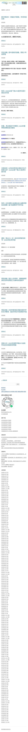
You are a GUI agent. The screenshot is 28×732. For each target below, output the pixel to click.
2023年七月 (3, 538)
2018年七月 (3, 645)
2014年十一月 (4, 722)
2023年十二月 (4, 529)
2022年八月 (3, 558)
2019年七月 (3, 624)
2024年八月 (3, 515)
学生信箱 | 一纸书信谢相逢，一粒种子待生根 (11, 440)
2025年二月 (3, 504)
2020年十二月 (4, 593)
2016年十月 (3, 683)
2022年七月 (3, 560)
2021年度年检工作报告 (6, 427)
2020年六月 (3, 604)
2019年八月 (3, 622)
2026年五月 (3, 477)
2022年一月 (3, 570)
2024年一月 (3, 527)
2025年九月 (3, 492)
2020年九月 (3, 599)
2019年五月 (3, 627)
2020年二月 (3, 611)
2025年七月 (3, 495)
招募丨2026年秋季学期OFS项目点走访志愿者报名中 (12, 448)
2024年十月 (3, 511)
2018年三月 (3, 652)
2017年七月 (3, 667)
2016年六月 (3, 690)
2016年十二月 (4, 679)
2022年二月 (3, 568)
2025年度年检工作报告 (6, 420)
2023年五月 (3, 542)
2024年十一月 (4, 510)
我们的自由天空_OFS (6, 412)
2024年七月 (3, 517)
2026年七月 (3, 474)
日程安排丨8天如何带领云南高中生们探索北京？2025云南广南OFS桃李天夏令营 (13, 170)
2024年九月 (3, 513)
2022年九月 (3, 556)
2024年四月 (3, 522)
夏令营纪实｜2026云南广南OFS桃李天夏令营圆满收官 (13, 442)
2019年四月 (3, 629)
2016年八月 (3, 686)
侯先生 (2, 466)
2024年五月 (3, 520)
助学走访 (17, 159)
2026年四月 (3, 479)
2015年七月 (3, 709)
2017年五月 (3, 670)
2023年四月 (3, 543)
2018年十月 (3, 640)
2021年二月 (3, 590)
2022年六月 (3, 561)
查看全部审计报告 (22, 391)
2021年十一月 (4, 574)
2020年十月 (3, 597)
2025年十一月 (4, 488)
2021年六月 (3, 583)
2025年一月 (3, 506)
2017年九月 (3, 663)
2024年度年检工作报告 (6, 422)
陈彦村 (2, 457)
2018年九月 (3, 642)
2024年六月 (3, 518)
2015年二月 (3, 718)
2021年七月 (3, 581)
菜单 (14, 4)
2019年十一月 (4, 617)
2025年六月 (3, 497)
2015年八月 (3, 708)
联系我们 (3, 387)
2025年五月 (3, 499)
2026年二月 (3, 483)
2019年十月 (3, 618)
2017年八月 (3, 665)
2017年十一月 (4, 659)
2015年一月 (3, 720)
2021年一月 (3, 592)
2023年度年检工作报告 (6, 423)
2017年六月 (3, 668)
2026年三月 (3, 481)
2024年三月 (3, 524)
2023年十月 (3, 533)
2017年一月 (3, 677)
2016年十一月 (4, 681)
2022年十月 (3, 554)
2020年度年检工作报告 (6, 429)
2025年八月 (3, 493)
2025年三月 (3, 502)
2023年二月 (3, 547)
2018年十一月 (4, 638)
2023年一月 (3, 549)
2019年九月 (3, 620)
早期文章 (4, 380)
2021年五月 (3, 584)
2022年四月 (3, 565)
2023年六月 (3, 540)
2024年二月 (3, 526)
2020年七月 (3, 602)
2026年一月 (3, 485)
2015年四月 (3, 715)
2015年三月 (3, 717)
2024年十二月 (4, 508)
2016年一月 (3, 699)
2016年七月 (3, 688)
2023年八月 (3, 536)
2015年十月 (3, 704)
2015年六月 (3, 711)
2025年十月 (3, 490)
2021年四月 (3, 586)
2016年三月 (3, 695)
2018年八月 (3, 643)
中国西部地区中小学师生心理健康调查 (9, 431)
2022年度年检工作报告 (6, 425)
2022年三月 (3, 567)
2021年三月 (3, 588)
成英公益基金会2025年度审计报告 (9, 391)
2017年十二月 (4, 658)
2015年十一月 (4, 702)
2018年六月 (3, 647)
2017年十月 (3, 661)
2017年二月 (3, 675)
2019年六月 (3, 626)
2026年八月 (3, 472)
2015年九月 (3, 706)
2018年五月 (3, 649)
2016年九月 (3, 684)
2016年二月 (3, 697)
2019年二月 (3, 633)
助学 (16, 82)
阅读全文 (3, 40)
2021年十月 (3, 576)
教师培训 (17, 230)
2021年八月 (3, 579)
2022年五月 (3, 563)
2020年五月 (3, 606)
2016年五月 (3, 692)
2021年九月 (3, 577)
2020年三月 (3, 609)
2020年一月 (3, 613)
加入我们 (3, 389)
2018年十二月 (4, 636)
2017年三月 (3, 674)
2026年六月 (3, 476)
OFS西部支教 (4, 414)
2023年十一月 (4, 531)
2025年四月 (3, 501)
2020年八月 (3, 601)
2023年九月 (3, 535)
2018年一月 (3, 656)
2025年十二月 (4, 486)
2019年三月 (3, 631)
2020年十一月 (4, 595)
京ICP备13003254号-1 (6, 729)
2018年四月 (3, 650)
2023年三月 (3, 545)
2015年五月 (3, 713)
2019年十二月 (4, 615)
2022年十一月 (4, 552)
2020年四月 (3, 608)
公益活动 (17, 44)
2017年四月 (3, 672)
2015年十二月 (4, 700)
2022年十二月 (4, 551)
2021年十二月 (4, 572)
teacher (3, 46)
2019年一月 (3, 634)
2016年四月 (3, 693)
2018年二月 (3, 654)
